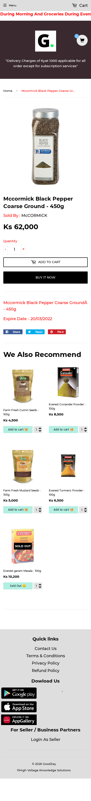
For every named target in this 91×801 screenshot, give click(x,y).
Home (7, 90)
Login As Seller (45, 739)
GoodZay (49, 764)
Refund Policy (45, 670)
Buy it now (45, 277)
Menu (12, 5)
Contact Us (46, 648)
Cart (83, 5)
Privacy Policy (45, 663)
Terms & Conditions (45, 655)
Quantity (10, 241)
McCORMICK (34, 215)
